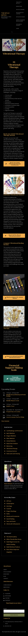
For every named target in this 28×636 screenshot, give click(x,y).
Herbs (8, 514)
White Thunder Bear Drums (13, 539)
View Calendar (5, 421)
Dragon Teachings (11, 511)
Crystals (8, 508)
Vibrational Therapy (12, 448)
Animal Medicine (11, 441)
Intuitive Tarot (10, 406)
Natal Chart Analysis (12, 443)
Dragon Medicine (11, 436)
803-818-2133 (8, 626)
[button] (12, 32)
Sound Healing (10, 519)
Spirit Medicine (10, 433)
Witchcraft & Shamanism (13, 524)
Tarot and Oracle (11, 521)
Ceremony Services (11, 451)
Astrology (9, 506)
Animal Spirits (10, 503)
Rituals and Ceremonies (12, 516)
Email (5, 608)
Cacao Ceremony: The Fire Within (15, 417)
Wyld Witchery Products (13, 547)
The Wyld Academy (11, 537)
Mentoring (9, 446)
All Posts (8, 501)
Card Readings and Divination (14, 431)
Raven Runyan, (8, 483)
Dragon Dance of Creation (13, 411)
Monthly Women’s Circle (12, 400)
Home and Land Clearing (13, 453)
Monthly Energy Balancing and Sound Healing (16, 395)
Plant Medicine (10, 438)
